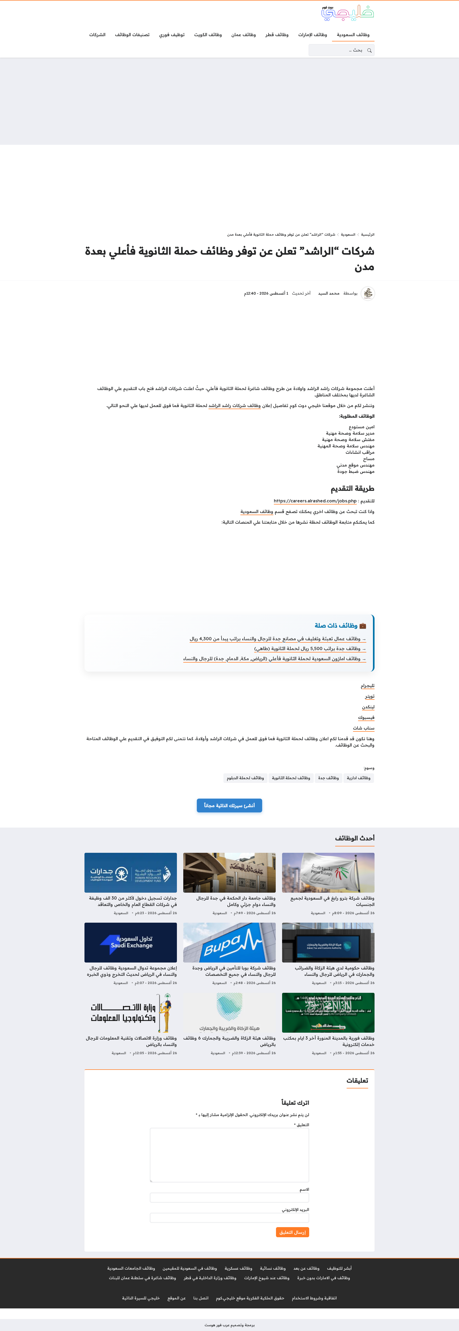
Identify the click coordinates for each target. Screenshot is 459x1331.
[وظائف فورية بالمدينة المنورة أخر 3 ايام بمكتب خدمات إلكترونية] (328, 1025)
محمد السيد (328, 293)
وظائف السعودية (256, 511)
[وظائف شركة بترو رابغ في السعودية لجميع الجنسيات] (328, 885)
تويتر (370, 696)
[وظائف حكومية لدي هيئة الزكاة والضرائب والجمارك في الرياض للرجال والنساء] (328, 954)
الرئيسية (368, 234)
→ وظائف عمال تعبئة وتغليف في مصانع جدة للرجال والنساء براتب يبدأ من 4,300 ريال (278, 638)
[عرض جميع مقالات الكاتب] (368, 293)
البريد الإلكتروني (295, 1209)
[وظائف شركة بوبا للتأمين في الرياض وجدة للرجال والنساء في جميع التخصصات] (229, 954)
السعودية (348, 234)
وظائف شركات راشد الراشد (235, 405)
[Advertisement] (229, 101)
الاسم (304, 1189)
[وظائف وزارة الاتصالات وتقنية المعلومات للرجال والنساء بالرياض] (130, 1025)
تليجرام (368, 685)
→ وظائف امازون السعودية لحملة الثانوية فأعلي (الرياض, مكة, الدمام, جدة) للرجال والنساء (274, 658)
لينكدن (368, 706)
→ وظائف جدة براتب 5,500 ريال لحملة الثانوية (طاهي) (310, 648)
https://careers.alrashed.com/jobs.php (315, 500)
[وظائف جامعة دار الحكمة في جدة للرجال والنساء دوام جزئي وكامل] (229, 885)
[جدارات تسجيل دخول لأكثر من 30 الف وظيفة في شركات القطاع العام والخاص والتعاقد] (130, 885)
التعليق (301, 1124)
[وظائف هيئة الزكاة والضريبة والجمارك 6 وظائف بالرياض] (229, 1025)
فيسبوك (366, 717)
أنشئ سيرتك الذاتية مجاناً (229, 805)
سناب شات (364, 728)
